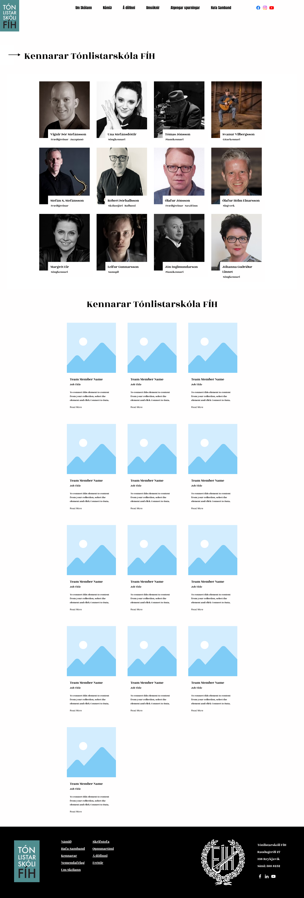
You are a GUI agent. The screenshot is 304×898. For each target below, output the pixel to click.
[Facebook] (258, 7)
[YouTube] (273, 876)
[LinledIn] (266, 876)
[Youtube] (271, 7)
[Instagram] (265, 7)
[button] (86, 8)
